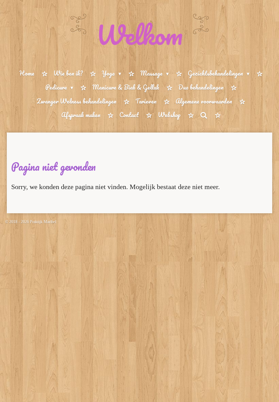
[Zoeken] (203, 115)
